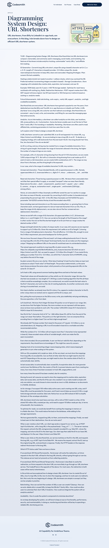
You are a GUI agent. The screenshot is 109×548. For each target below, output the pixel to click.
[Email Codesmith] (55, 535)
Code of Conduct (54, 545)
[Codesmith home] (16, 4)
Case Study (77, 4)
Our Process (67, 4)
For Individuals (58, 4)
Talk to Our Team (92, 4)
